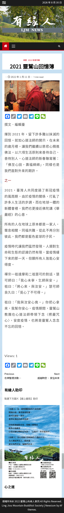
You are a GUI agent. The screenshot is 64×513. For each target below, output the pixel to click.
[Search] (59, 46)
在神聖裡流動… (12, 376)
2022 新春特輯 (34, 60)
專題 (25, 60)
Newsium (50, 505)
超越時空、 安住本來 (49, 376)
